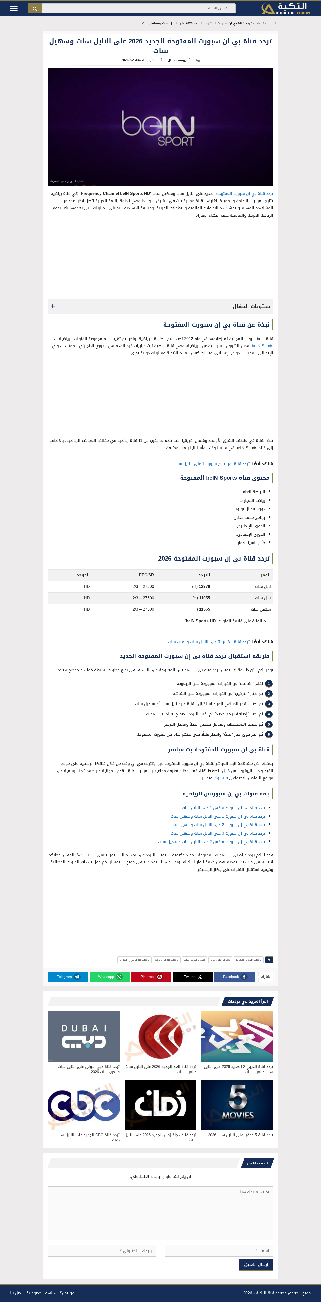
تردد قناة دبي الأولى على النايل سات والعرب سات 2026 (89, 1069)
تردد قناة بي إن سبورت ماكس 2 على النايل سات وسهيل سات (211, 842)
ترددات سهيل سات (194, 959)
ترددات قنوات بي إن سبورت (134, 959)
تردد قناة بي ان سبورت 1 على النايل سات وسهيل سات (218, 816)
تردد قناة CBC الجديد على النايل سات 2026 (88, 1137)
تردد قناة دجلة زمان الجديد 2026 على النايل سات (160, 1137)
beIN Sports (262, 346)
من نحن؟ (67, 1293)
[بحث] (35, 8)
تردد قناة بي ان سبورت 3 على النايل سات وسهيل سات (218, 833)
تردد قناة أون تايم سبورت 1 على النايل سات (212, 464)
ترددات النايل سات (220, 959)
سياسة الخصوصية (41, 1293)
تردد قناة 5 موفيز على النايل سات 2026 (240, 1134)
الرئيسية (273, 23)
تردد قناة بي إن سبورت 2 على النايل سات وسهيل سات (218, 825)
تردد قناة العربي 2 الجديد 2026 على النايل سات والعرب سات (238, 1069)
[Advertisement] (160, 260)
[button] (160, 306)
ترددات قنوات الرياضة (166, 959)
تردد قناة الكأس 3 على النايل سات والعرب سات (209, 642)
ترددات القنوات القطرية (248, 959)
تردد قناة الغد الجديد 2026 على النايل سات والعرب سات (160, 1069)
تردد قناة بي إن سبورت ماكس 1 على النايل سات (223, 808)
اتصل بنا (17, 1293)
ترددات (260, 23)
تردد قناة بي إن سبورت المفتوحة (244, 193)
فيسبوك (221, 778)
